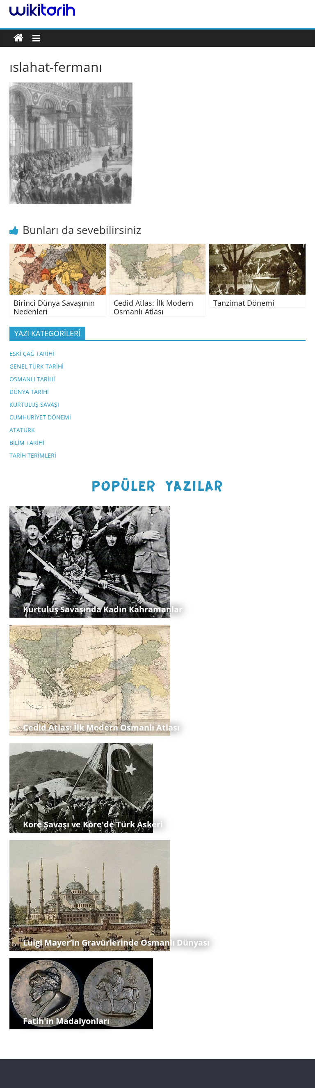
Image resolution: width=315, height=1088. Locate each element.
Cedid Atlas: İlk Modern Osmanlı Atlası (153, 307)
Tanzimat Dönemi (243, 303)
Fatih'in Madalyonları (66, 1020)
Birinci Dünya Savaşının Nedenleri (54, 307)
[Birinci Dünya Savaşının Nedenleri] (57, 248)
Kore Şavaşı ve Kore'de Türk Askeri (93, 824)
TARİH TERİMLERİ (32, 455)
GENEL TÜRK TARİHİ (36, 366)
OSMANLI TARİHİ (32, 379)
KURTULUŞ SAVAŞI (34, 404)
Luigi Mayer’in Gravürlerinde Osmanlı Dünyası (116, 942)
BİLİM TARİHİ (26, 443)
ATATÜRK (22, 430)
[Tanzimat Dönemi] (257, 248)
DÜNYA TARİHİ (29, 392)
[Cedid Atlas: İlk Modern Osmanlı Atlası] (158, 248)
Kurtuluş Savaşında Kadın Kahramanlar (103, 609)
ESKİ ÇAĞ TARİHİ (31, 353)
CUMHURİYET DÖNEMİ (40, 417)
